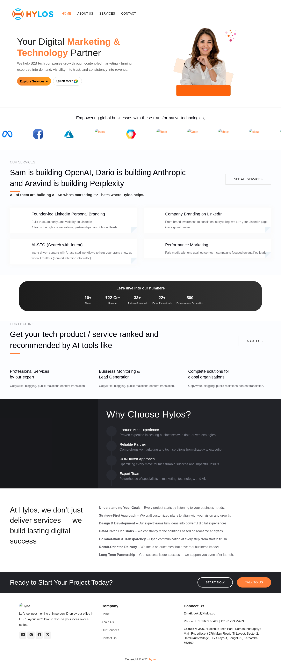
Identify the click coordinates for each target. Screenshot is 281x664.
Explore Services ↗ (34, 81)
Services (107, 13)
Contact (128, 13)
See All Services (248, 179)
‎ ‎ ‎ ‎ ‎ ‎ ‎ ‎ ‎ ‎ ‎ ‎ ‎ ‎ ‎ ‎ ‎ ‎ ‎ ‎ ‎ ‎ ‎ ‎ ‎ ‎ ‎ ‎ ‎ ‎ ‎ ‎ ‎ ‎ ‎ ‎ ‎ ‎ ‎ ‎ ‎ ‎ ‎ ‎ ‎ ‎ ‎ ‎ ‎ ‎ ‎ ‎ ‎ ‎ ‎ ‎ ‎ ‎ (165, 13)
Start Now (215, 582)
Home (66, 13)
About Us (85, 13)
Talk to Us (254, 582)
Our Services (110, 630)
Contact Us (109, 638)
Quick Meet (64, 81)
